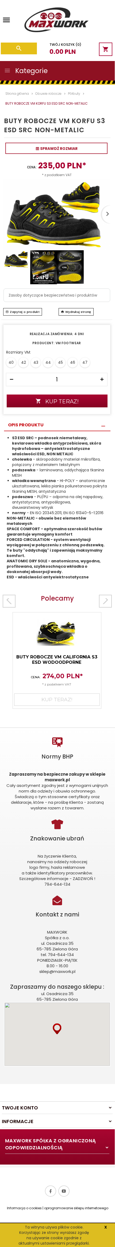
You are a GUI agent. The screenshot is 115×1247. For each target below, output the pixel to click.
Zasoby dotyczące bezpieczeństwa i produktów (53, 295)
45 (60, 362)
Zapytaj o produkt (25, 312)
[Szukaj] (19, 49)
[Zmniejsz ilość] (11, 379)
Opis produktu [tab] (26, 425)
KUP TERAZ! (62, 401)
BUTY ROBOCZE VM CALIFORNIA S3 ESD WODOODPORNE (56, 659)
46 (72, 362)
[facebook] (50, 1191)
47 (84, 362)
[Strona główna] (56, 21)
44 (48, 362)
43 (35, 362)
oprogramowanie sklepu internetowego (76, 1208)
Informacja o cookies (24, 1208)
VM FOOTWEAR (68, 343)
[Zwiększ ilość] (102, 379)
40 (11, 362)
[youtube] (64, 1191)
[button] (57, 1028)
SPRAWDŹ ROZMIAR (58, 148)
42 (23, 362)
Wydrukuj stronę (78, 312)
